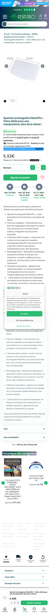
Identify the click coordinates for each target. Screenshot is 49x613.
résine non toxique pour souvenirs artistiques (39, 546)
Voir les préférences (24, 320)
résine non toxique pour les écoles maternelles (39, 536)
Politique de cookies (23, 326)
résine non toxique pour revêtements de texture (8, 526)
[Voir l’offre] (24, 3)
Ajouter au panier (20, 177)
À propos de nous (12, 583)
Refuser (25, 294)
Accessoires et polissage (20, 34)
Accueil (6, 34)
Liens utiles (10, 577)
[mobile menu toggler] (5, 16)
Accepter (24, 314)
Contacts (9, 570)
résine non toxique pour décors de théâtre (39, 526)
